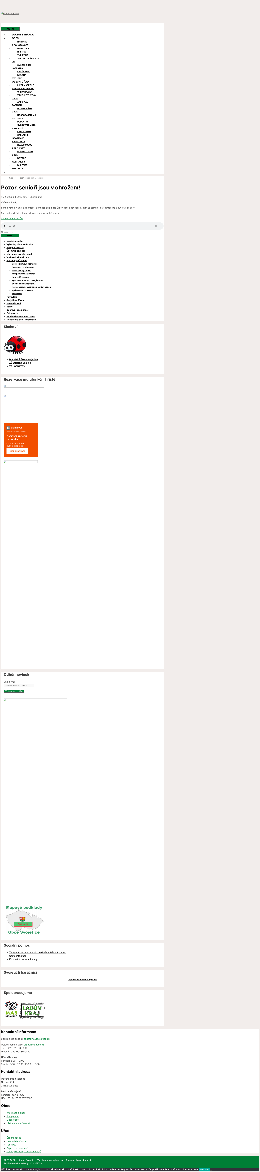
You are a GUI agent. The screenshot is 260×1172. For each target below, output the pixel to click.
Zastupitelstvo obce (24, 97)
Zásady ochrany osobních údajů (23, 1151)
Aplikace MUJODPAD (22, 290)
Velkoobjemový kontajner (24, 264)
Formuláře (11, 297)
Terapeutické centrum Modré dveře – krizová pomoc (37, 952)
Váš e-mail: (10, 681)
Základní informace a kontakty (20, 138)
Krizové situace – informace (21, 319)
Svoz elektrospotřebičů (23, 283)
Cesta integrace (17, 956)
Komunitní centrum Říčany (23, 959)
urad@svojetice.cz (34, 1044)
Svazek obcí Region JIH (25, 60)
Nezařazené (7, 232)
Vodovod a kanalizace (17, 257)
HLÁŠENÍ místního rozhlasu (20, 316)
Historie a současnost (20, 43)
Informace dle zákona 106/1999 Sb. (23, 87)
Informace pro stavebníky (20, 254)
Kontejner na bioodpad (23, 267)
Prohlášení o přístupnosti (79, 1160)
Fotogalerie (12, 313)
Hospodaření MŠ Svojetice (24, 117)
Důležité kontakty (19, 167)
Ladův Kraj (23, 71)
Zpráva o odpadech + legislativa (27, 280)
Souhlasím (204, 1169)
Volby (9, 306)
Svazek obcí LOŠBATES (21, 67)
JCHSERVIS (36, 1163)
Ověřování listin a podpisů (24, 127)
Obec (15, 38)
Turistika (22, 55)
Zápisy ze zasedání (20, 103)
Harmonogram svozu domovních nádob (31, 287)
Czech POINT (24, 131)
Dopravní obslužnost (17, 310)
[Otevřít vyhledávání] (6, 25)
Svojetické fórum (15, 300)
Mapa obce (23, 48)
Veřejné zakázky (15, 247)
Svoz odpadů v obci (16, 260)
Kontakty (18, 161)
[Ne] (211, 1170)
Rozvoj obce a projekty (22, 147)
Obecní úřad (20, 81)
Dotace (21, 158)
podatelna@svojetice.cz (37, 1038)
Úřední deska (24, 92)
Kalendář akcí (13, 303)
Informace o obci (15, 1113)
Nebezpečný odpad (21, 270)
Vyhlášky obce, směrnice (19, 244)
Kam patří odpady (20, 277)
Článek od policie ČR (12, 218)
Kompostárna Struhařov (23, 273)
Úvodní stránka (23, 34)
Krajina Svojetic (19, 77)
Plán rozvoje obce (22, 153)
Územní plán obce (15, 250)
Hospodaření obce (22, 110)
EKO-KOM (17, 293)
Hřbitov (21, 51)
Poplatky (22, 121)
